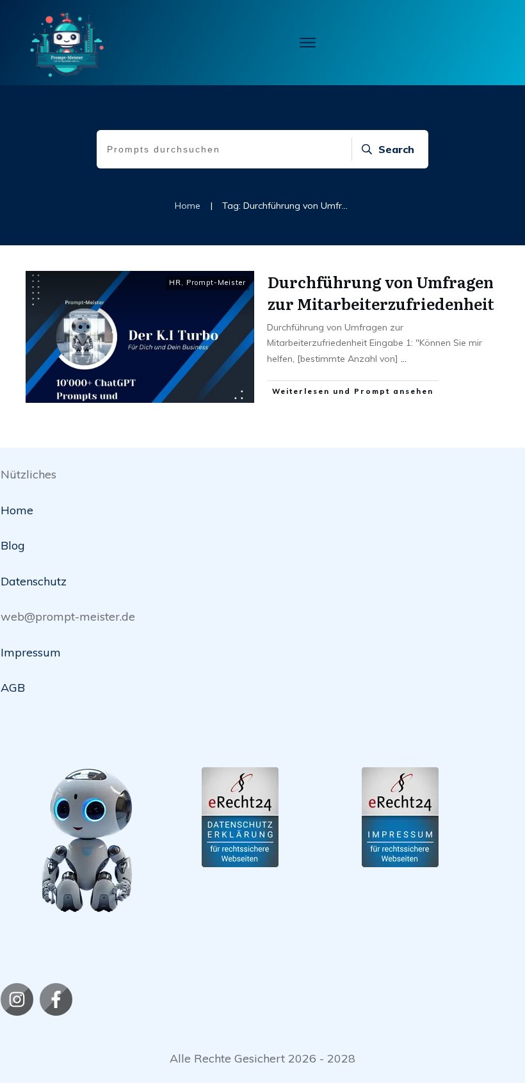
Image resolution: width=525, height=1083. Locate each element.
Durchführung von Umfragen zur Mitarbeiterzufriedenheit (381, 292)
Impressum (31, 652)
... (404, 358)
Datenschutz (34, 581)
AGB (13, 687)
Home (17, 510)
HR (175, 282)
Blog (13, 545)
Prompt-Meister (216, 282)
